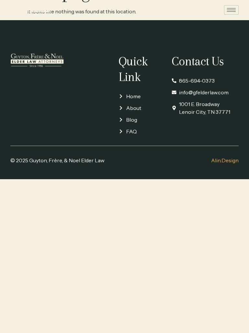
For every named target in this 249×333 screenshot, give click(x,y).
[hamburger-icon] (231, 10)
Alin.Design (225, 160)
